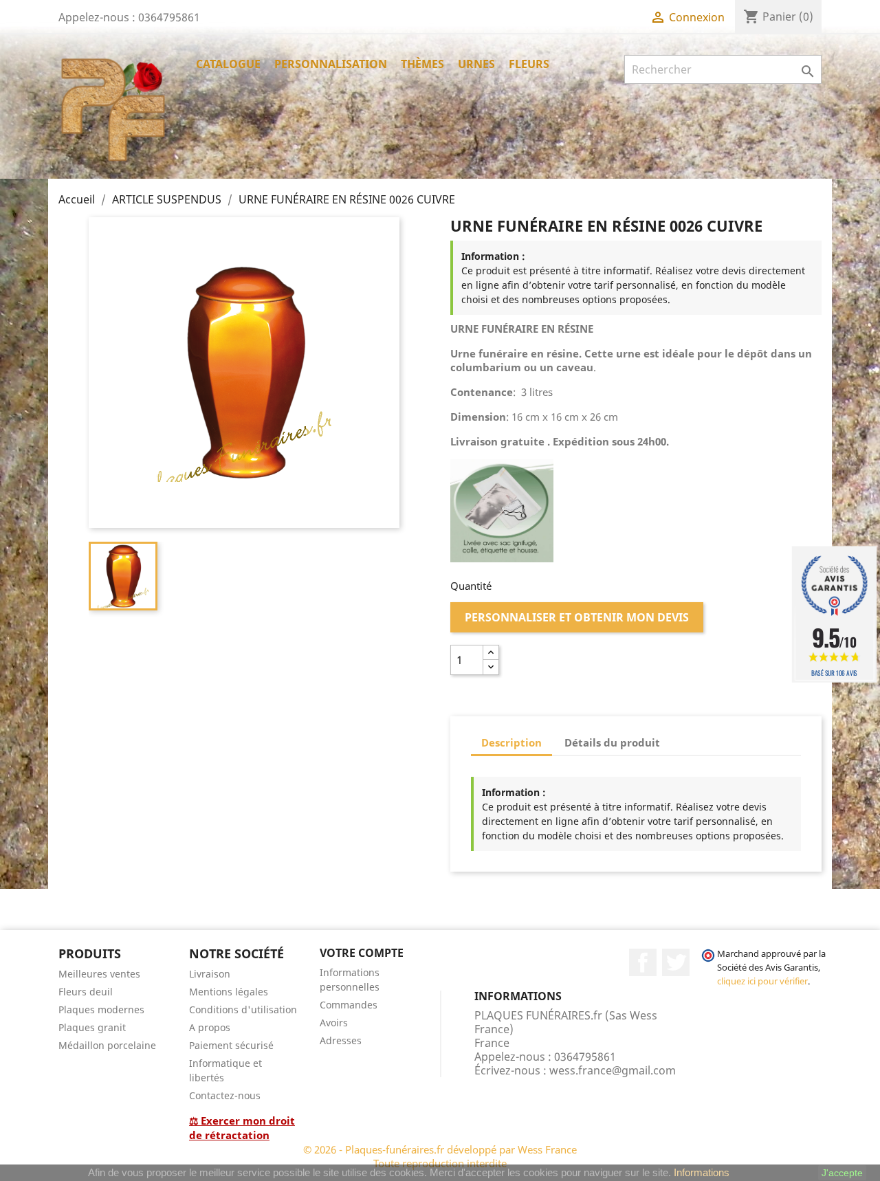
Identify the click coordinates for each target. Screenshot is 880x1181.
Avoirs (334, 1022)
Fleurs (529, 63)
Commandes (348, 1004)
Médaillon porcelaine (107, 1045)
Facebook (643, 962)
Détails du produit (612, 742)
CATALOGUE (228, 63)
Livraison (209, 973)
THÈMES (422, 63)
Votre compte (362, 952)
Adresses (341, 1040)
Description (511, 742)
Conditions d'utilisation (243, 1009)
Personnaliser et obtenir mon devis (577, 617)
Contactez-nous (225, 1095)
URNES (476, 63)
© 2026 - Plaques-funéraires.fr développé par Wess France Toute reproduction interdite (440, 1156)
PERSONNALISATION (330, 63)
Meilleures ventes (99, 973)
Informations (701, 1172)
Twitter (676, 962)
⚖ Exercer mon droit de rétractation (242, 1128)
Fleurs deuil (85, 991)
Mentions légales (228, 991)
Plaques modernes (101, 1009)
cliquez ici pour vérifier (762, 981)
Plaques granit (92, 1027)
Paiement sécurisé (231, 1045)
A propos (209, 1027)
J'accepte (842, 1172)
